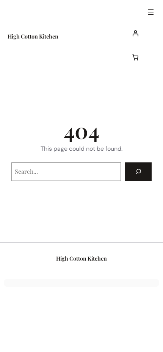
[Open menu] (150, 12)
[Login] (141, 33)
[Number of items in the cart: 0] (135, 57)
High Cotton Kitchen (33, 36)
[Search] (138, 171)
